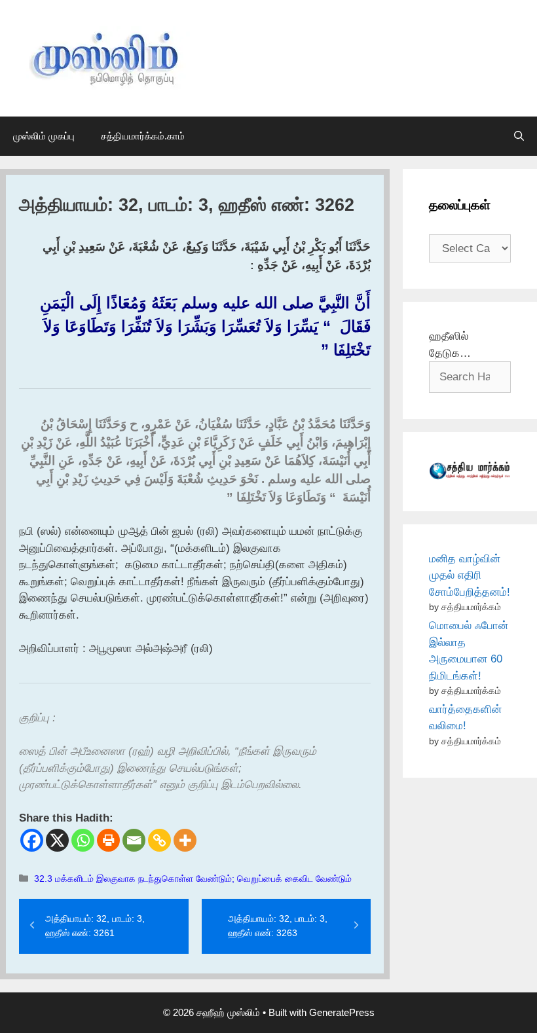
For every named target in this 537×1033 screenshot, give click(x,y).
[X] (57, 840)
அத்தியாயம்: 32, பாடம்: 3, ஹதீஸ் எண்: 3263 (277, 925)
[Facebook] (31, 840)
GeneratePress (342, 1012)
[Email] (133, 840)
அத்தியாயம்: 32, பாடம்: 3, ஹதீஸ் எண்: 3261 (95, 925)
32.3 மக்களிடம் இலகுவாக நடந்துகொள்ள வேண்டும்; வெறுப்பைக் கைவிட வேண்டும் (193, 878)
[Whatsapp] (82, 840)
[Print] (108, 840)
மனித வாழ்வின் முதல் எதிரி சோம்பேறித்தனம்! (469, 575)
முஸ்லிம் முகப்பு (44, 135)
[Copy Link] (159, 840)
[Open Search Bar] (519, 136)
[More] (185, 840)
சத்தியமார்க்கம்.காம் (143, 135)
